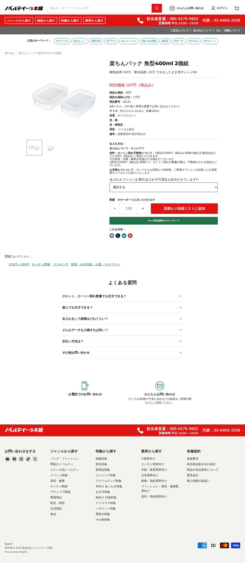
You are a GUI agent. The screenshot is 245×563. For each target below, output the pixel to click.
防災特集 (101, 464)
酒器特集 (101, 459)
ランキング (60, 264)
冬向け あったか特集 (109, 486)
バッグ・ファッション (64, 459)
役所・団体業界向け (154, 496)
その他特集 (103, 520)
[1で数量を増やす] (143, 208)
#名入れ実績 (148, 41)
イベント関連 (59, 475)
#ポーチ (179, 41)
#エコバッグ (128, 41)
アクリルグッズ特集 (109, 481)
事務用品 (56, 497)
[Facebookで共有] (111, 235)
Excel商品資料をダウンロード (163, 220)
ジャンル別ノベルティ (64, 470)
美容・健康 (57, 481)
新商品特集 (103, 470)
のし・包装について (228, 30)
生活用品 (56, 508)
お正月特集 (103, 492)
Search (8, 544)
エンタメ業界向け (152, 464)
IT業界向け (148, 459)
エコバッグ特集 (106, 475)
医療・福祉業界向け (154, 481)
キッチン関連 (41, 264)
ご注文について (179, 30)
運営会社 (192, 475)
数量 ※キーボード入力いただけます (132, 199)
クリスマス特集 (106, 503)
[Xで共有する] (118, 235)
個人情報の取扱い (198, 481)
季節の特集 (103, 514)
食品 (53, 514)
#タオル (193, 41)
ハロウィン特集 (106, 508)
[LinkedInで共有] (124, 235)
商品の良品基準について (202, 470)
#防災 (165, 41)
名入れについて (202, 30)
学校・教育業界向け (154, 470)
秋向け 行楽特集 (106, 497)
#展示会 (96, 41)
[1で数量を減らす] (114, 208)
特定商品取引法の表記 (201, 464)
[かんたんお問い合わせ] (159, 393)
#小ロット (210, 41)
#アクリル (62, 41)
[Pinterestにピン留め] (130, 235)
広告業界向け (149, 475)
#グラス (111, 41)
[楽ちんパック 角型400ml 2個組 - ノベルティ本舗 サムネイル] (34, 147)
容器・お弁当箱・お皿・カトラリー (95, 264)
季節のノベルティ (61, 464)
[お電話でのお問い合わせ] (85, 393)
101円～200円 (19, 264)
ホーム (9, 53)
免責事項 (192, 459)
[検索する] (157, 8)
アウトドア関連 (60, 492)
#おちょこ (80, 41)
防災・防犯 (57, 503)
